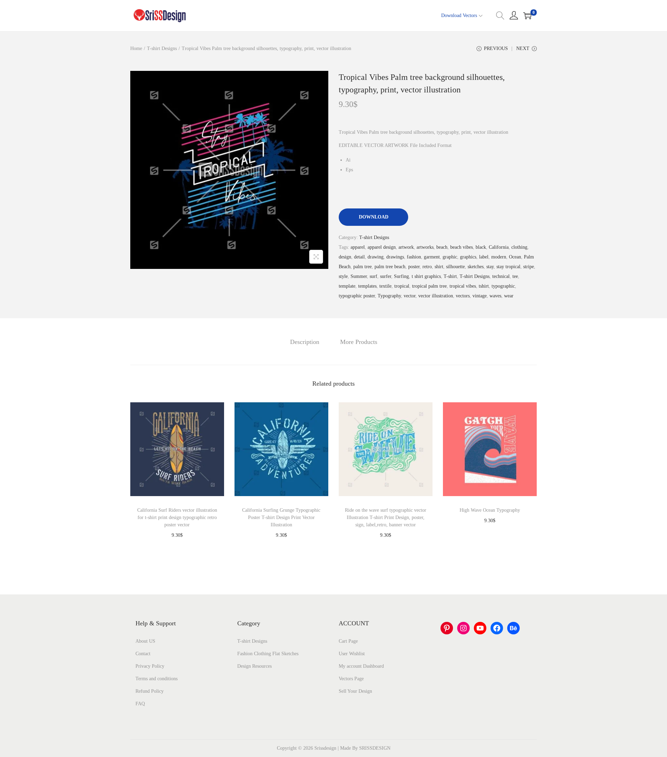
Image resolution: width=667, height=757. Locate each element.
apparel (358, 247)
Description (304, 341)
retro (427, 266)
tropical (401, 286)
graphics (468, 257)
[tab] (304, 342)
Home (136, 48)
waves (495, 295)
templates (367, 286)
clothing (519, 247)
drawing (376, 257)
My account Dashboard (361, 666)
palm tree (362, 266)
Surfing (401, 276)
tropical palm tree (429, 286)
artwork (406, 247)
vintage (479, 295)
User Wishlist (352, 653)
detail (359, 257)
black (481, 247)
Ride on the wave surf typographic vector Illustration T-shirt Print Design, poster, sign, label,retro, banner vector (385, 517)
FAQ (140, 703)
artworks (425, 247)
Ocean (515, 257)
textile (385, 286)
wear (508, 295)
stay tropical (508, 266)
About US (145, 641)
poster (414, 266)
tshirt (484, 286)
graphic (450, 257)
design (345, 257)
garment (432, 257)
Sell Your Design (355, 691)
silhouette (455, 266)
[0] (527, 15)
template (347, 286)
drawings (395, 257)
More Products (358, 341)
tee (515, 276)
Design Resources (254, 666)
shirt (439, 266)
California (499, 247)
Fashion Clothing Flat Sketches (267, 653)
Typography (389, 295)
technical (501, 276)
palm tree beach (389, 266)
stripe (528, 266)
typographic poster (357, 295)
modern (498, 257)
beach (441, 247)
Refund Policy (149, 691)
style (343, 276)
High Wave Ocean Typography (490, 510)
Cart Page (348, 641)
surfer (385, 276)
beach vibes (461, 247)
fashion (414, 257)
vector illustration (435, 295)
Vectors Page (351, 678)
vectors (463, 295)
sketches (476, 266)
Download (373, 217)
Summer (359, 276)
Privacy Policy (149, 666)
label (483, 257)
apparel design (382, 247)
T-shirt (450, 276)
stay (490, 266)
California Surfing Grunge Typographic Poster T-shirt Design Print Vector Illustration (281, 517)
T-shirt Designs (162, 48)
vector (409, 295)
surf (373, 276)
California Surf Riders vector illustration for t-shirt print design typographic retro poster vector (177, 517)
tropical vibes (463, 286)
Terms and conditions (156, 678)
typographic (503, 286)
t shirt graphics (426, 276)
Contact (142, 653)
